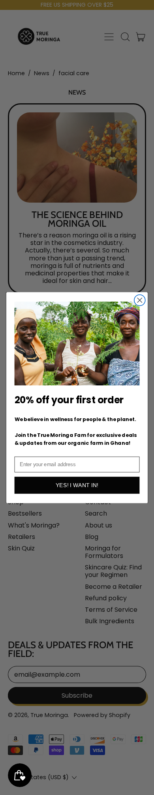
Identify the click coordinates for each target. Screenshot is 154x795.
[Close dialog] (139, 299)
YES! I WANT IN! (77, 485)
